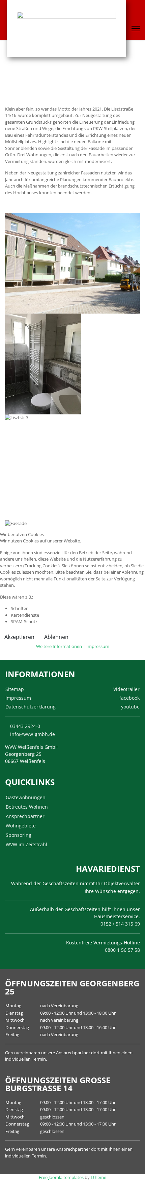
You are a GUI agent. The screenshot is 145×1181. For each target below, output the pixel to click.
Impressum (97, 646)
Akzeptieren (19, 637)
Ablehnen (56, 637)
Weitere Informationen (59, 646)
